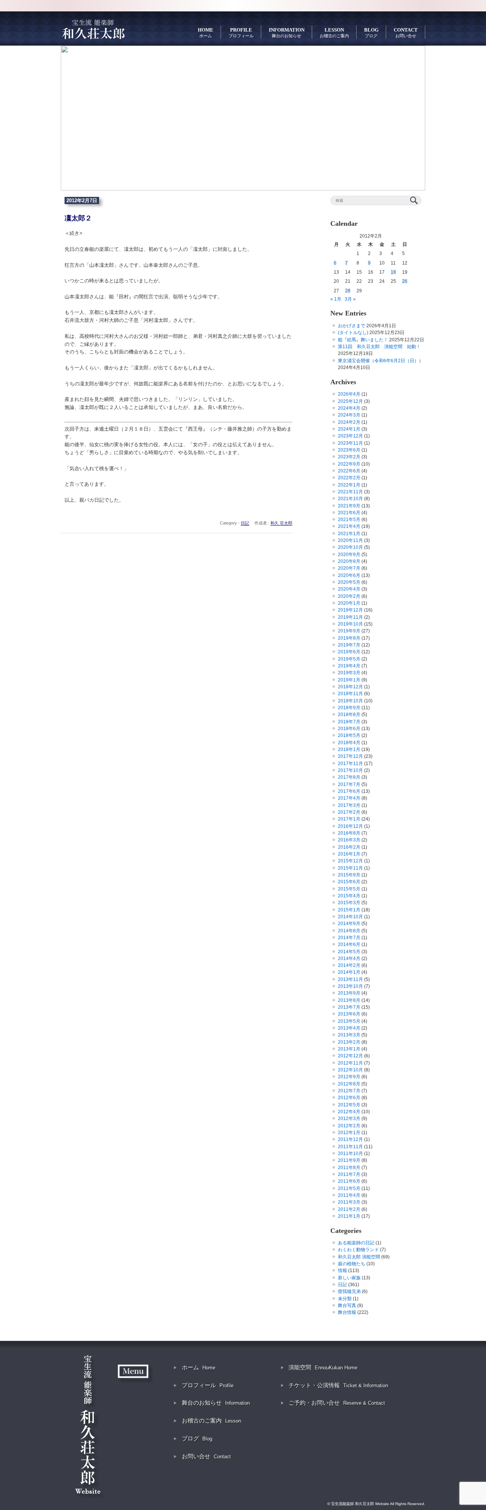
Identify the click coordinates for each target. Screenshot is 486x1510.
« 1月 (335, 299)
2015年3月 (349, 902)
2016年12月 (350, 826)
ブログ (197, 1438)
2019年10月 (350, 624)
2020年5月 (349, 582)
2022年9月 (349, 464)
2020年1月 (349, 603)
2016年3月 (349, 840)
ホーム (198, 1367)
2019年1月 (349, 680)
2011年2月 (349, 1209)
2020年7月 (349, 568)
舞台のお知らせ (216, 1402)
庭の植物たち (351, 1263)
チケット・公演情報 (338, 1385)
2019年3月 (349, 672)
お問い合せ (206, 1456)
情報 (342, 1270)
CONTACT (406, 32)
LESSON (334, 32)
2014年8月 (349, 930)
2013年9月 (349, 993)
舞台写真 (347, 1305)
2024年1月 (349, 429)
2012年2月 (349, 1125)
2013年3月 (349, 1035)
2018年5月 (349, 735)
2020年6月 (349, 575)
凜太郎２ (78, 218)
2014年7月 (349, 937)
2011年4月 (349, 1195)
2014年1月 (349, 972)
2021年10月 (350, 498)
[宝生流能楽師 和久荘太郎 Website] (93, 28)
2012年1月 (349, 1132)
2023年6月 (349, 450)
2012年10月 (350, 1070)
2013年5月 (349, 1021)
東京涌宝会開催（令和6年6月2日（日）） (380, 360)
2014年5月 (349, 951)
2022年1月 (349, 485)
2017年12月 (350, 756)
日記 (245, 523)
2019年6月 (349, 651)
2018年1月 (349, 749)
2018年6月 (349, 728)
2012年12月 (350, 1055)
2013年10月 (350, 986)
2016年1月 (349, 854)
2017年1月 (349, 819)
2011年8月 (349, 1167)
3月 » (350, 299)
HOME (205, 32)
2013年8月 (349, 1000)
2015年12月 (350, 861)
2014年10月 (350, 916)
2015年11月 (350, 868)
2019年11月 (350, 617)
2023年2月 (349, 456)
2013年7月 (349, 1007)
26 (404, 281)
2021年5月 (349, 519)
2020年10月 (350, 547)
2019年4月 (349, 666)
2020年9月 (349, 554)
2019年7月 (349, 645)
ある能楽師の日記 (356, 1242)
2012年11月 (350, 1063)
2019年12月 (350, 610)
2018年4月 (349, 742)
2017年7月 (349, 784)
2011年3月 (349, 1202)
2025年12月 (350, 401)
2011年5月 (349, 1188)
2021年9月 (349, 506)
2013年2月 (349, 1042)
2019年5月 (349, 659)
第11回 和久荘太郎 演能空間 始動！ (379, 346)
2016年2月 (349, 847)
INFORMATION (287, 32)
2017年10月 (350, 770)
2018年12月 (350, 686)
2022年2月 (349, 477)
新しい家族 (349, 1277)
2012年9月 (349, 1076)
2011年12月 (350, 1139)
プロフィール (208, 1385)
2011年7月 (349, 1174)
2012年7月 (349, 1090)
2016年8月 (349, 833)
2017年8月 (349, 777)
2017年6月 (349, 791)
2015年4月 (349, 895)
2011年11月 (350, 1146)
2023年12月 (350, 436)
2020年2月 (349, 596)
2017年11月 (350, 763)
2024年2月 (349, 422)
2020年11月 (350, 540)
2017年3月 (349, 805)
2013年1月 (349, 1049)
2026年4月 (349, 394)
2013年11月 (350, 979)
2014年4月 (349, 958)
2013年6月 (349, 1014)
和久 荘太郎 (281, 523)
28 (347, 290)
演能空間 (323, 1367)
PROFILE (241, 32)
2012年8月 (349, 1084)
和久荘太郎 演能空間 (359, 1257)
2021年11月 (350, 491)
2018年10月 (350, 701)
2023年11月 (350, 443)
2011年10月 (350, 1153)
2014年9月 (349, 923)
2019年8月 (349, 638)
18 (393, 272)
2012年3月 (349, 1118)
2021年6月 (349, 512)
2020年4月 (349, 589)
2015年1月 (349, 910)
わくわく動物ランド (358, 1249)
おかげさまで (351, 325)
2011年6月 (349, 1181)
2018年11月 (350, 693)
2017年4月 (349, 798)
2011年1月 (349, 1216)
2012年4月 (349, 1111)
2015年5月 (349, 889)
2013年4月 (349, 1028)
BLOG (371, 32)
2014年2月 (349, 965)
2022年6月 (349, 471)
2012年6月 (349, 1097)
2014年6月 (349, 944)
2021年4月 (349, 526)
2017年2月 (349, 812)
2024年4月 (349, 408)
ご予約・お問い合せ (337, 1402)
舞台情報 (347, 1312)
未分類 (345, 1298)
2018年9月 (349, 707)
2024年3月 (349, 415)
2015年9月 (349, 875)
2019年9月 (349, 631)
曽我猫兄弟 (349, 1291)
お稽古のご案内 (211, 1420)
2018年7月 (349, 721)
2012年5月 (349, 1105)
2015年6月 (349, 881)
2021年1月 (349, 533)
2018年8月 (349, 714)
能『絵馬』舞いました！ (363, 339)
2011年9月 (349, 1160)
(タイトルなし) (353, 332)
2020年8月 (349, 561)
